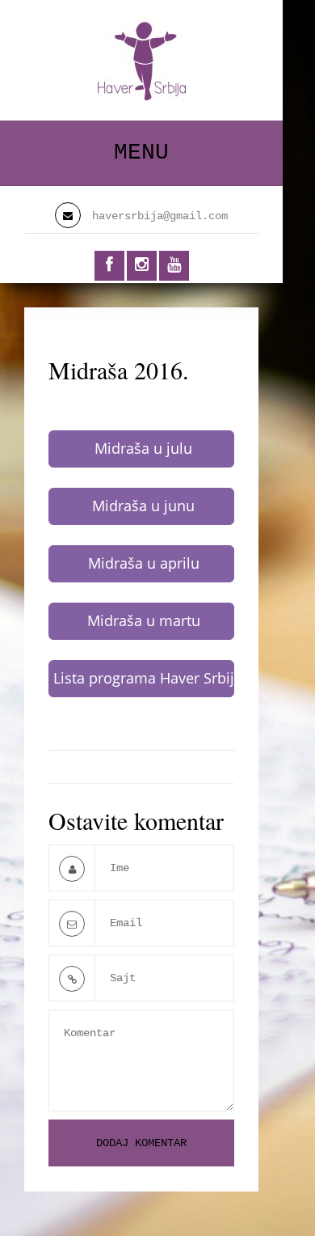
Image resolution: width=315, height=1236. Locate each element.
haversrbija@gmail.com (160, 216)
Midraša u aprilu (144, 563)
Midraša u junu (143, 505)
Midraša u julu (143, 448)
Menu (141, 152)
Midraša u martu (143, 620)
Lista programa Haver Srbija (143, 678)
